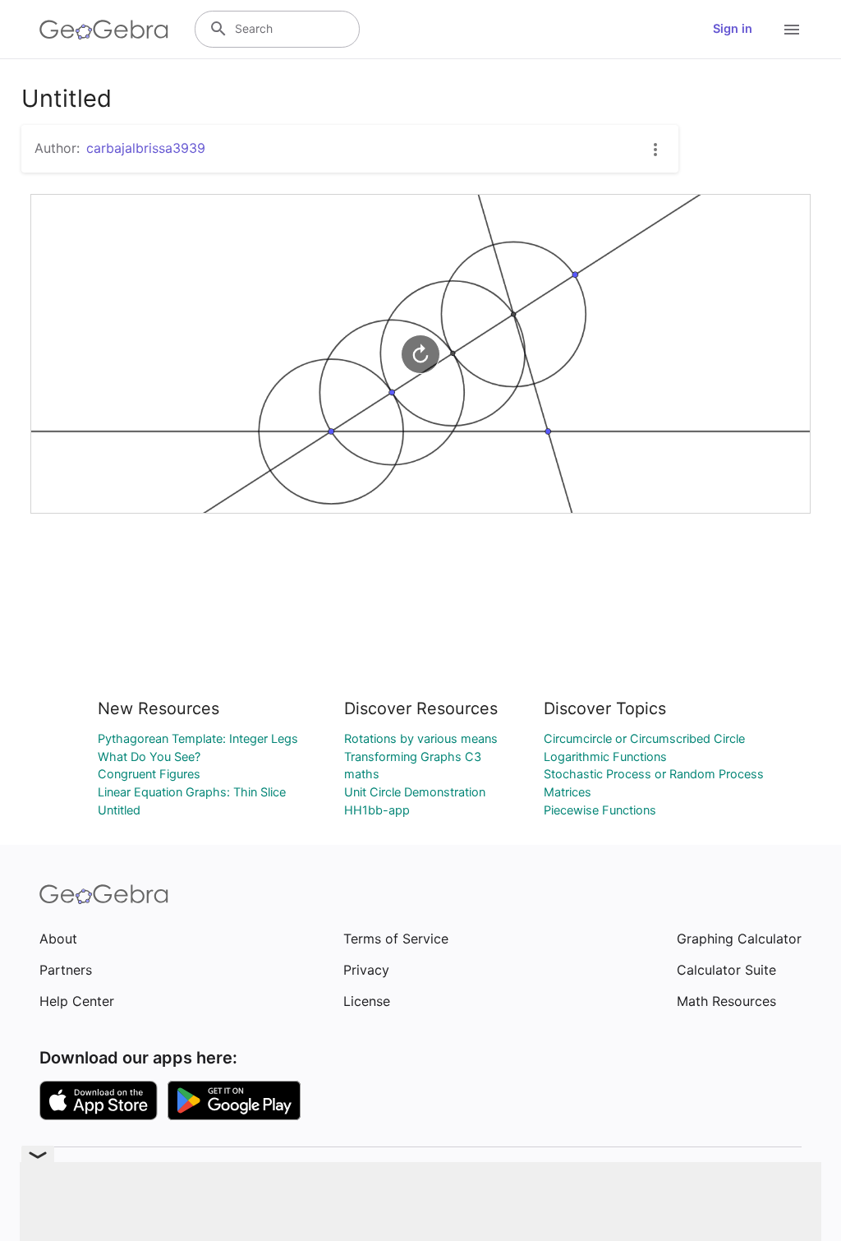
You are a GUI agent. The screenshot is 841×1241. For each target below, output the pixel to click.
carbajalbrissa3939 (145, 148)
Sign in (732, 28)
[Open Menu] (792, 29)
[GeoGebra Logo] (103, 29)
